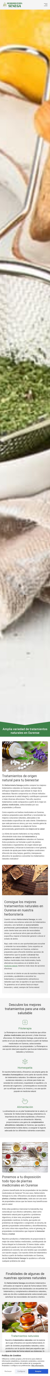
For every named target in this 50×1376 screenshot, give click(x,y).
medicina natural (10, 966)
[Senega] (12, 4)
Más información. (37, 1365)
